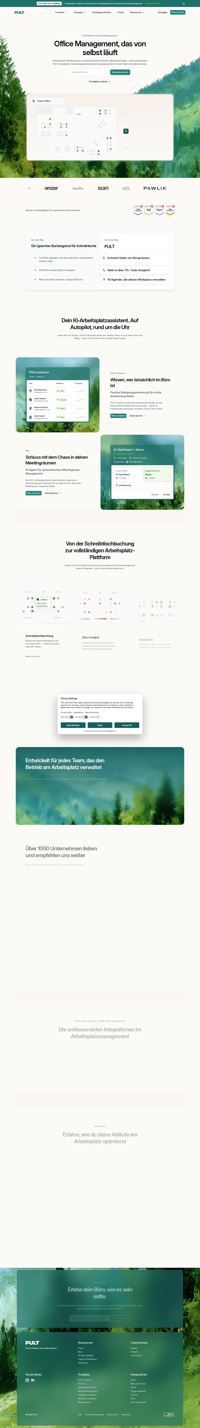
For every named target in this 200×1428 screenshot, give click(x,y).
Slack (133, 1380)
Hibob (133, 1387)
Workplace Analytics (87, 1398)
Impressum (126, 1414)
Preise (121, 12)
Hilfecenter (83, 1363)
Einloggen (163, 12)
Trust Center (136, 1355)
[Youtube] (32, 1380)
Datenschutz (113, 1414)
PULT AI (81, 1383)
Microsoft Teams (138, 1383)
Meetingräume (84, 1402)
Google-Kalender (138, 1391)
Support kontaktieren (87, 1359)
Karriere (134, 1348)
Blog (80, 1352)
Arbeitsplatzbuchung (87, 1387)
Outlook (134, 1395)
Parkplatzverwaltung (87, 1395)
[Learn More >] (50, 1194)
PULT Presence (85, 1380)
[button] (61, 12)
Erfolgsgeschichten (102, 12)
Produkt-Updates (85, 1355)
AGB (80, 1414)
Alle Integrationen (138, 1402)
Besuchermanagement (88, 1391)
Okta (133, 1398)
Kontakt (134, 1352)
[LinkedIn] (27, 1380)
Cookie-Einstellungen (94, 1414)
